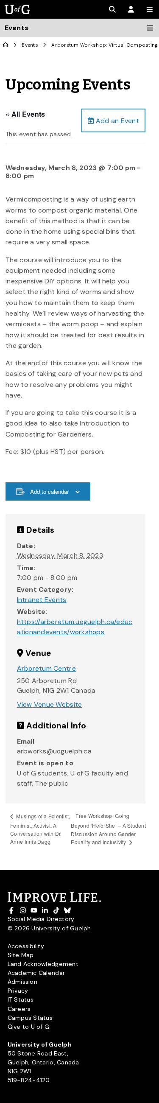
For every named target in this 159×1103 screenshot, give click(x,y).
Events (30, 45)
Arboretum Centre (46, 668)
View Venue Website (49, 704)
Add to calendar (49, 491)
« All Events (25, 114)
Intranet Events (42, 599)
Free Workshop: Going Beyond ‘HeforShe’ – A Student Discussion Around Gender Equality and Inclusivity (108, 828)
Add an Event (116, 120)
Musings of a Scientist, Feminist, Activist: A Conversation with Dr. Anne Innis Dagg (40, 828)
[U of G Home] (5, 45)
